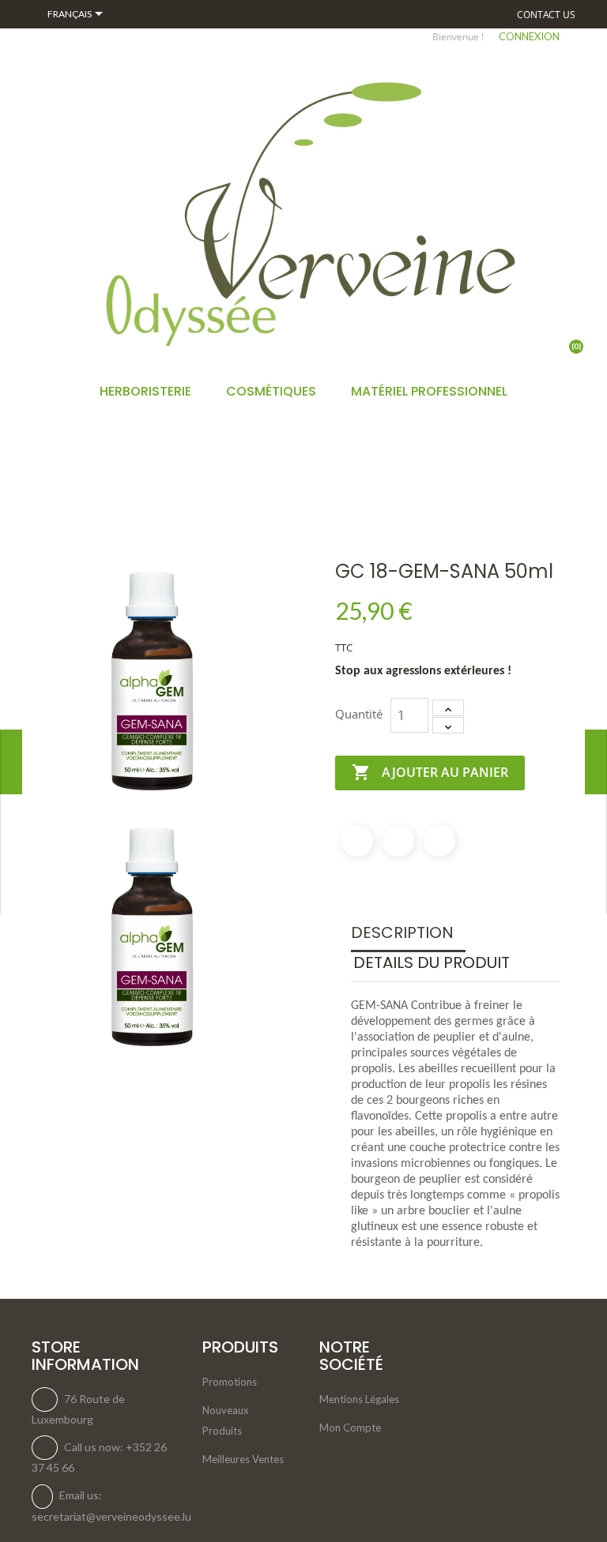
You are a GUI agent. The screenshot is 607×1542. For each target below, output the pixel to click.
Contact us (546, 14)
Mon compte (350, 1427)
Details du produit (431, 962)
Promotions (229, 1381)
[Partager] (357, 841)
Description (402, 932)
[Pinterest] (439, 841)
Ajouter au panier (430, 772)
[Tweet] (398, 841)
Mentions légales (359, 1399)
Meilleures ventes (243, 1459)
